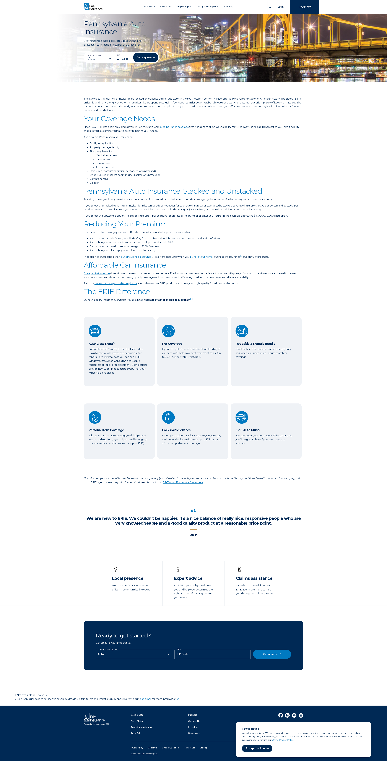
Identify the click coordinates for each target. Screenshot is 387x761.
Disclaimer (152, 748)
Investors (193, 727)
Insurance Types (108, 649)
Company (228, 6)
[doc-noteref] (241, 256)
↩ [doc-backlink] (48, 695)
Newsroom (194, 733)
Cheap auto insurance (97, 273)
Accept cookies (255, 748)
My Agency (305, 6)
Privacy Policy (137, 748)
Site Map (203, 748)
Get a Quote (137, 715)
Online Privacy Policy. (283, 740)
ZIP (178, 649)
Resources (166, 6)
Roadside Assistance (142, 727)
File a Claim (137, 721)
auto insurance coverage (174, 127)
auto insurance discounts (136, 256)
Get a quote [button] (144, 57)
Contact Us (194, 721)
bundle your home (201, 256)
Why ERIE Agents (208, 6)
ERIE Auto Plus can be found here (183, 482)
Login (281, 6)
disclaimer (145, 699)
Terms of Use (189, 748)
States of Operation (170, 748)
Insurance (149, 6)
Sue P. (193, 535)
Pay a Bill (135, 733)
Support (192, 715)
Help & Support (184, 6)
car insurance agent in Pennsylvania (115, 283)
